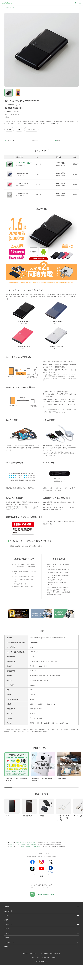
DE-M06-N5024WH (22, 193)
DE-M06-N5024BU (22, 173)
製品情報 (12, 842)
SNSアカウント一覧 (27, 953)
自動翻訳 (54, 957)
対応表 (9, 129)
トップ (5, 842)
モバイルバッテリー (10, 7)
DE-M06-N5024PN (22, 183)
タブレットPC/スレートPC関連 (23, 846)
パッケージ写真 (31, 129)
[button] (41, 915)
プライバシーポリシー (55, 953)
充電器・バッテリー (20, 842)
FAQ (19, 129)
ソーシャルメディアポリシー (35, 957)
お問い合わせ (47, 957)
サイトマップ (37, 953)
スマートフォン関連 (20, 844)
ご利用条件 (45, 953)
